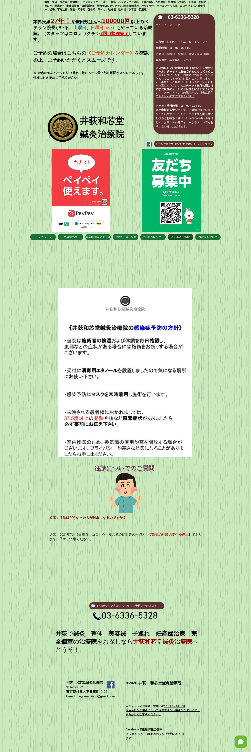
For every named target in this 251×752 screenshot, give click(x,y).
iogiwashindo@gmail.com (96, 696)
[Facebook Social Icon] (149, 144)
